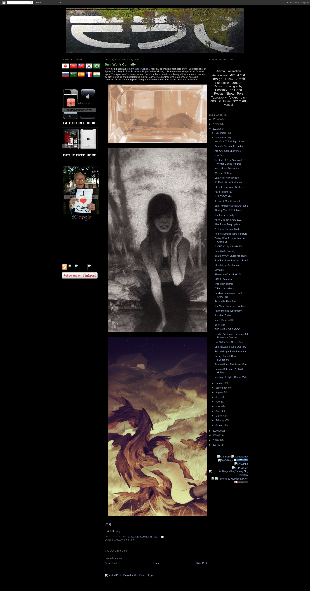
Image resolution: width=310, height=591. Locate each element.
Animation (234, 71)
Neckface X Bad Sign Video (229, 141)
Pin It (119, 532)
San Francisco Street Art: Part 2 (231, 205)
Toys (240, 93)
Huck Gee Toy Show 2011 (228, 219)
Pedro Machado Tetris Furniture (231, 233)
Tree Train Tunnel (224, 283)
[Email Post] (162, 537)
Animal (221, 71)
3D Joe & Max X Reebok (227, 201)
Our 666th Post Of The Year (229, 342)
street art (239, 101)
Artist (123, 540)
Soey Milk (220, 324)
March (219, 415)
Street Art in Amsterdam (227, 265)
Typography (219, 97)
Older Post (201, 563)
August (219, 392)
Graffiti (241, 79)
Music (219, 86)
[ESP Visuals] (240, 468)
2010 (215, 430)
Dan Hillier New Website (227, 177)
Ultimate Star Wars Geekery (229, 187)
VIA (108, 524)
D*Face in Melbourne (225, 288)
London (236, 83)
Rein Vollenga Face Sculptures (230, 351)
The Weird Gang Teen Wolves (230, 306)
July (217, 397)
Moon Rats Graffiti (224, 320)
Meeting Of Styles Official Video (231, 377)
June (218, 401)
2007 (215, 444)
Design (217, 79)
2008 (215, 440)
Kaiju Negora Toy (223, 191)
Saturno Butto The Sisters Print (231, 364)
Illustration (222, 83)
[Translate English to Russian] (65, 77)
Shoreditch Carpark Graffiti (228, 274)
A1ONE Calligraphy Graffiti (228, 246)
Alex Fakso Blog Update (227, 224)
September (221, 387)
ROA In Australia (223, 279)
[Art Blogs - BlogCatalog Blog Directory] (228, 475)
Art (116, 540)
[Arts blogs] (224, 456)
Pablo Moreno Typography (228, 310)
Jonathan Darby (223, 315)
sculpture (224, 101)
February (220, 420)
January (219, 425)
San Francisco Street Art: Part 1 (231, 260)
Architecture (219, 75)
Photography (234, 86)
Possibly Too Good (228, 90)
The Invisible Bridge (225, 215)
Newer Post (111, 563)
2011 (215, 128)
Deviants (219, 269)
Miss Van (219, 155)
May (218, 406)
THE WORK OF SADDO (227, 329)
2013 (215, 119)
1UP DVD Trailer (223, 196)
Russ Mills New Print (225, 301)
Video (233, 97)
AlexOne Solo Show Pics (228, 150)
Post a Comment (113, 558)
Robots (219, 93)
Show (131, 540)
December (221, 133)
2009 (215, 435)
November (221, 137)
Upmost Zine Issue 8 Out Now (230, 346)
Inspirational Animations (227, 168)
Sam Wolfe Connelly (120, 64)
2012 (215, 124)
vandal (228, 104)
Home (156, 563)
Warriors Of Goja (223, 173)
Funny (229, 79)
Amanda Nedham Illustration (229, 146)
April (218, 411)
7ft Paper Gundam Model (228, 229)
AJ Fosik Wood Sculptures (228, 182)
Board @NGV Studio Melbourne (231, 255)
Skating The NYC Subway (228, 210)
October (219, 383)
